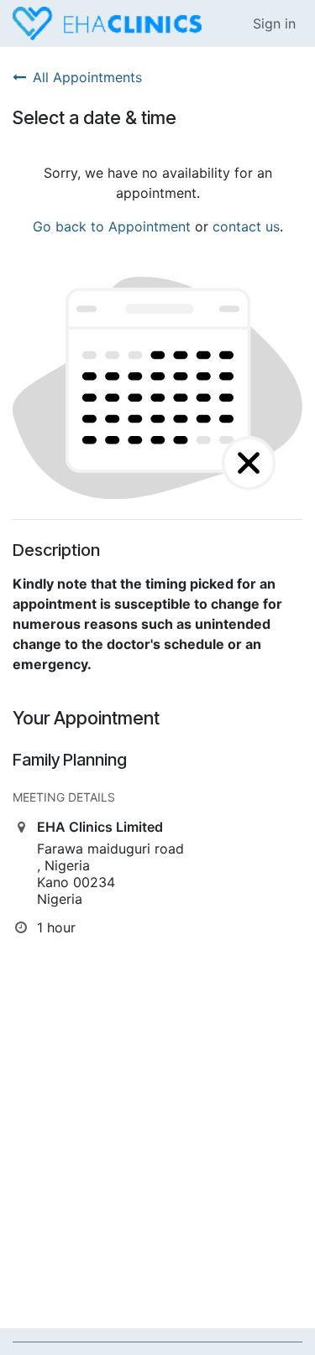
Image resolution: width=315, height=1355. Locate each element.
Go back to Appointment (112, 226)
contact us (246, 226)
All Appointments (87, 77)
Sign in (274, 23)
